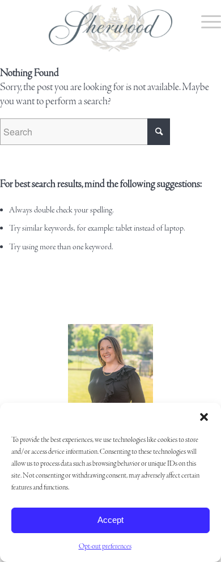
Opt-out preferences (105, 546)
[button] (204, 417)
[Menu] (205, 22)
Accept (110, 520)
